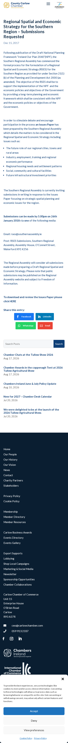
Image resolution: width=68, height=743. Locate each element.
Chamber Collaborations (17, 584)
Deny (34, 720)
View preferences (34, 730)
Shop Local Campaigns (16, 563)
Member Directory (14, 517)
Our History (10, 459)
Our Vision (9, 465)
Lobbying (8, 558)
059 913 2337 (20, 631)
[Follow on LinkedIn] (20, 638)
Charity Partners (13, 480)
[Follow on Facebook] (3, 639)
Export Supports (12, 553)
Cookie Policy (26, 738)
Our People (10, 454)
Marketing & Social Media (18, 569)
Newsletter (10, 574)
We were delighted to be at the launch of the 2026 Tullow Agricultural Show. (31, 411)
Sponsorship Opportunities (19, 579)
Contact (8, 475)
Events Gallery (12, 543)
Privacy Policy (40, 738)
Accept (34, 711)
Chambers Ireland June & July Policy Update (29, 383)
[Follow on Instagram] (11, 638)
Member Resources (14, 522)
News (6, 470)
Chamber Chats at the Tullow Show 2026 (28, 354)
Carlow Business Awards (17, 532)
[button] (63, 679)
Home (6, 449)
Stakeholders (11, 485)
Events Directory (13, 537)
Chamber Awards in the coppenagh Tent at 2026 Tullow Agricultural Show (33, 369)
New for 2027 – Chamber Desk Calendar (27, 396)
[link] (24, 316)
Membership (10, 511)
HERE (13, 301)
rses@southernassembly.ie (26, 234)
